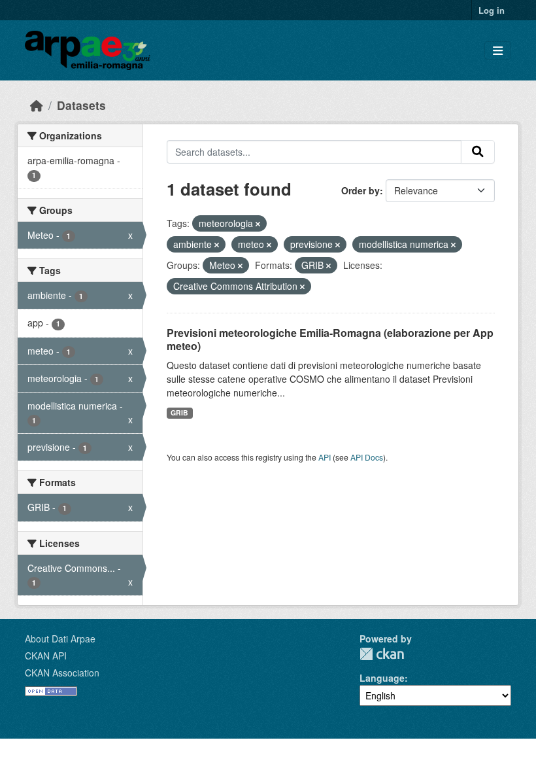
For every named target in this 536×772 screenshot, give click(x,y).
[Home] (36, 105)
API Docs (366, 457)
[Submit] (478, 152)
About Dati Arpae (60, 638)
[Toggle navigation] (497, 50)
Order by (360, 190)
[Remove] (258, 224)
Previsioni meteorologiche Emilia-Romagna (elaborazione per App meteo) (330, 339)
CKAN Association (62, 672)
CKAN (382, 654)
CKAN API (46, 655)
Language (382, 677)
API (324, 457)
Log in (491, 10)
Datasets (81, 105)
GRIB (179, 412)
